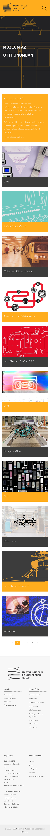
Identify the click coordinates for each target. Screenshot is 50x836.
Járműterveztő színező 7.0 (19, 361)
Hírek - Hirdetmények (37, 702)
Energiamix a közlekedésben (20, 316)
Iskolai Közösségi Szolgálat (10, 700)
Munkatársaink (34, 695)
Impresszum (33, 706)
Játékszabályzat (35, 710)
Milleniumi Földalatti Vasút (18, 271)
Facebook (32, 761)
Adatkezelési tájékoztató (33, 721)
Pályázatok (33, 727)
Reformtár (10, 541)
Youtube (32, 773)
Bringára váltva (12, 451)
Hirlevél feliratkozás (36, 776)
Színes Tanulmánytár (15, 226)
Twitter (31, 765)
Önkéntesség (8, 695)
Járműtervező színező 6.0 (18, 586)
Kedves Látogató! (13, 98)
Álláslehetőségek (10, 705)
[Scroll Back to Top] (46, 833)
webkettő (9, 630)
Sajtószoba (33, 698)
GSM (6, 496)
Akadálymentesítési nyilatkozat (36, 715)
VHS (6, 406)
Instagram (33, 769)
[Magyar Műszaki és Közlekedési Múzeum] (25, 672)
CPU (6, 181)
